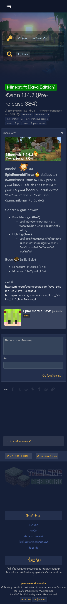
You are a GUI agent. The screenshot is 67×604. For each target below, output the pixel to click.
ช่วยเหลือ (33, 548)
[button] (33, 6)
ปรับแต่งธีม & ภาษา (48, 456)
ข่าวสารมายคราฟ (33, 536)
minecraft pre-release (34, 123)
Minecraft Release (52, 111)
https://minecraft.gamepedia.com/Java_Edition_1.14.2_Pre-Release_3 (33, 289)
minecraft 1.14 (42, 114)
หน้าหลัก (33, 525)
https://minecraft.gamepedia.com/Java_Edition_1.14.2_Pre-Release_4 (33, 297)
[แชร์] (62, 133)
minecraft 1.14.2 (15, 118)
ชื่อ (5, 358)
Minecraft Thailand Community (20, 456)
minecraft (27, 114)
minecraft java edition (37, 118)
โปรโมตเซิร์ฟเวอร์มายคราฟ (33, 542)
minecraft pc (13, 123)
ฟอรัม (33, 530)
